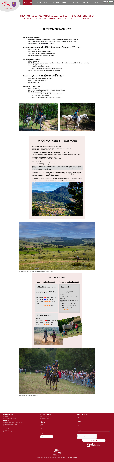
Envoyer (93, 440)
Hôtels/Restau (45, 414)
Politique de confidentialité (72, 457)
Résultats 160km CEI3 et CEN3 (10, 424)
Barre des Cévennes (60, 2)
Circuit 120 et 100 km (8, 431)
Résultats (6, 420)
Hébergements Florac (45, 416)
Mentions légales (53, 457)
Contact (97, 2)
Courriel (79, 421)
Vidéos (41, 425)
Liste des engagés (7, 425)
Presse (41, 430)
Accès (41, 420)
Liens (41, 431)
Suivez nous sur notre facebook (61, 457)
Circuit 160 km (6, 430)
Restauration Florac (44, 418)
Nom (79, 417)
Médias (42, 422)
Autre (42, 428)
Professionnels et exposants (9, 418)
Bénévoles (5, 416)
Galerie (85, 2)
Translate (111, 2)
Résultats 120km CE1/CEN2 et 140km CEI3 (13, 422)
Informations (8, 414)
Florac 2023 (28, 2)
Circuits (6, 428)
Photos (41, 424)
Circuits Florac (42, 2)
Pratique (75, 2)
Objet (79, 425)
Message (80, 429)
